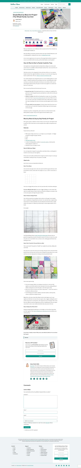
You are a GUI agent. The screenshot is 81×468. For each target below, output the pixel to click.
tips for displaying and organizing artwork (42, 311)
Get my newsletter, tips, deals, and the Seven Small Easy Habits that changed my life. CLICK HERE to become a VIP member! (40, 1)
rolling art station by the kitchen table (44, 75)
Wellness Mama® (19, 465)
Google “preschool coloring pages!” (41, 235)
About (14, 449)
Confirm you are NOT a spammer (31, 430)
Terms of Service (27, 440)
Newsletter (29, 447)
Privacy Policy (36, 440)
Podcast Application (30, 449)
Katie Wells (32, 365)
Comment (26, 394)
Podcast (14, 452)
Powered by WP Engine (30, 465)
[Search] (69, 4)
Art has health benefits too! (32, 115)
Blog (31, 30)
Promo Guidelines (44, 453)
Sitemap (28, 453)
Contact (28, 455)
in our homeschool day (30, 69)
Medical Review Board (31, 450)
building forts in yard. (46, 55)
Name (25, 410)
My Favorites (15, 453)
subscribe (47, 422)
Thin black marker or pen (30, 140)
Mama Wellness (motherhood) (18, 12)
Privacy (42, 447)
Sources (26, 337)
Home (14, 447)
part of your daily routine (39, 97)
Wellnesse (33, 367)
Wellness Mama (27, 30)
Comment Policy (47, 440)
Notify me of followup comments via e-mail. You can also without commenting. (38, 423)
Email (25, 415)
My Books (28, 452)
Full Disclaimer (32, 440)
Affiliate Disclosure (40, 440)
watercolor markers (45, 142)
